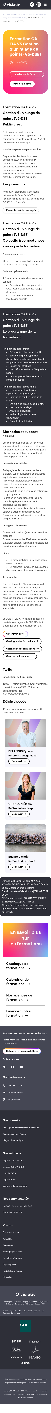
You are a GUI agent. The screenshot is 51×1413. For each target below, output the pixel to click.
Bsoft (30, 1311)
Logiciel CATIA (9, 1173)
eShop (5, 1311)
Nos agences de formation (19, 998)
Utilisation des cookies (37, 1383)
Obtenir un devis (22, 84)
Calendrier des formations (20, 649)
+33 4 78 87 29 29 (15, 1086)
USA (43, 1304)
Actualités (7, 1239)
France (34, 1302)
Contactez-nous (15, 1093)
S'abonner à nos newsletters (22, 1051)
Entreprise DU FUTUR (12, 1212)
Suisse (37, 1304)
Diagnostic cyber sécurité (14, 1134)
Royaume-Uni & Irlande (24, 1304)
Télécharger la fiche (24, 74)
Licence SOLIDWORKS (13, 1167)
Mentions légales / (20, 1383)
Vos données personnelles (15, 1379)
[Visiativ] (14, 4)
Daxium (37, 1311)
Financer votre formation (18, 1013)
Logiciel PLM (9, 1180)
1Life (19, 1311)
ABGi (24, 1311)
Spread (17, 1313)
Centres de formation (18, 656)
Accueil (6, 14)
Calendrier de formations (17, 982)
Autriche (17, 1302)
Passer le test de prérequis (21, 210)
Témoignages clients (12, 1252)
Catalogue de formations (17, 966)
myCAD (13, 1311)
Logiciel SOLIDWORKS (13, 1161)
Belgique (26, 1302)
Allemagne (8, 1302)
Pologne (9, 1304)
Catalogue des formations (20, 641)
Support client (13, 1100)
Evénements (8, 1245)
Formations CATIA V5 (18, 14)
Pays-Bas (42, 1302)
